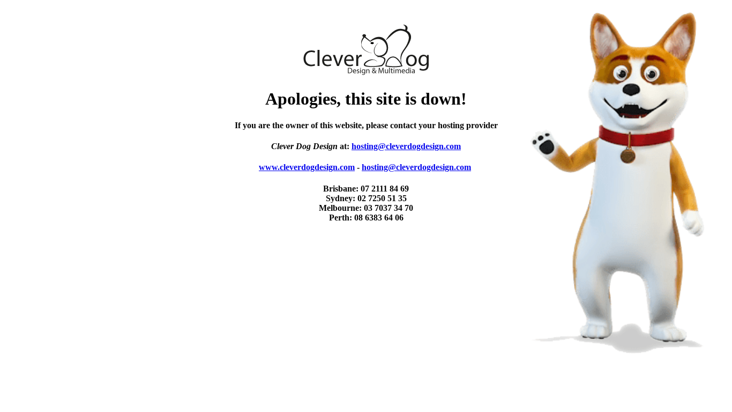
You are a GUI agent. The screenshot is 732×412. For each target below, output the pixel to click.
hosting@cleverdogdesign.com (406, 146)
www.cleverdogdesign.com (307, 167)
